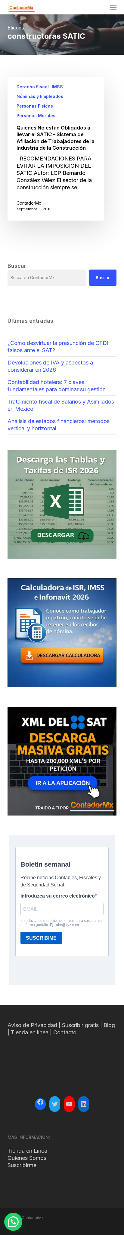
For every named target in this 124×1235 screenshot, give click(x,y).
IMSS (57, 86)
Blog (109, 1025)
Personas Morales (36, 115)
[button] (113, 7)
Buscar (103, 277)
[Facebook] (40, 1102)
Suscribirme (22, 1165)
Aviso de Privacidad (32, 1025)
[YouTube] (69, 1104)
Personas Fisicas (35, 105)
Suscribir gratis (80, 1025)
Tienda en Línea (27, 1151)
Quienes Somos (27, 1158)
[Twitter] (54, 1104)
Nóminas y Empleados (40, 96)
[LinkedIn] (83, 1104)
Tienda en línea (29, 1032)
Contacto (64, 1032)
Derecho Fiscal (33, 86)
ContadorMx (29, 203)
